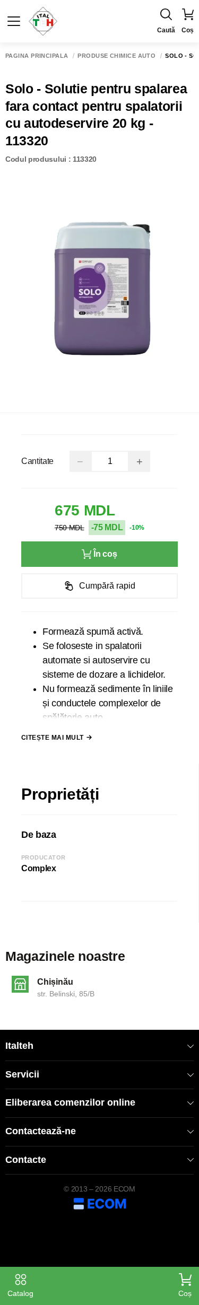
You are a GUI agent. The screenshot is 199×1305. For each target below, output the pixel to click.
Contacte (25, 1159)
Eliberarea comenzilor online (70, 1102)
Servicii (22, 1074)
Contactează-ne (40, 1131)
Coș (185, 1293)
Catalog (20, 1293)
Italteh (19, 1045)
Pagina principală (36, 56)
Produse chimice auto (116, 56)
